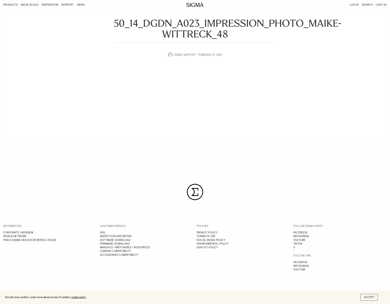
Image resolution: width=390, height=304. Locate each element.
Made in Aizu (30, 4)
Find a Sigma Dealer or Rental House (29, 240)
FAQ (102, 232)
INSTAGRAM (301, 236)
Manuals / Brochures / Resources (125, 247)
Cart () (381, 4)
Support (67, 4)
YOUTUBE (299, 240)
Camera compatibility (115, 251)
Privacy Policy (207, 232)
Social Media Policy (211, 240)
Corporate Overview (18, 232)
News (81, 4)
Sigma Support (185, 54)
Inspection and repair (115, 236)
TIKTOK (297, 243)
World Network (15, 236)
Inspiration (50, 4)
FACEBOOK (300, 232)
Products (10, 4)
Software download (115, 240)
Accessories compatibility (119, 254)
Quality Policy (207, 247)
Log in (354, 4)
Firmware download (115, 243)
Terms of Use (206, 236)
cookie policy (78, 297)
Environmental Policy (213, 243)
